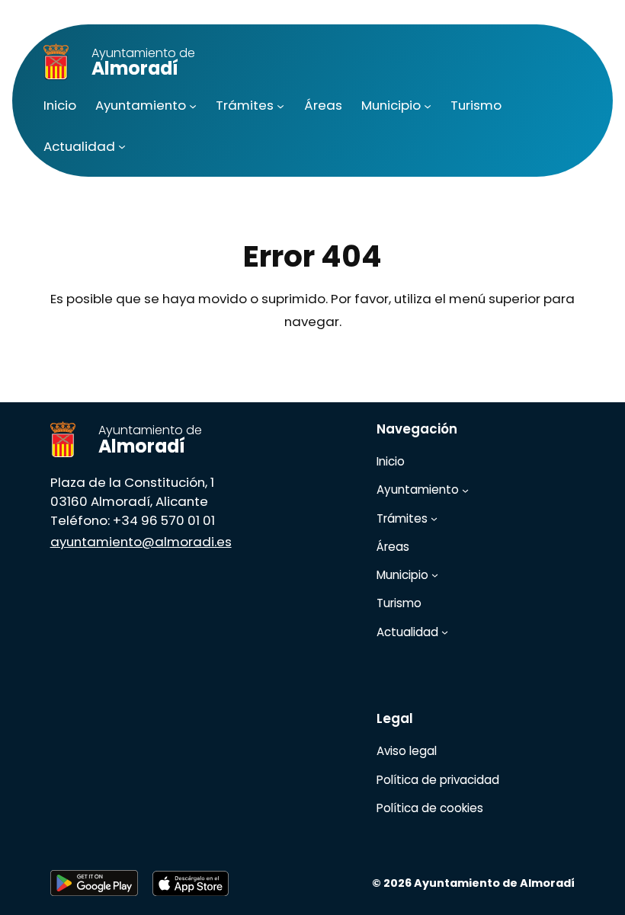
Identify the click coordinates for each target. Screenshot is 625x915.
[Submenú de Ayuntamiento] (193, 106)
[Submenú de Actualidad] (122, 146)
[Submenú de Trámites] (280, 106)
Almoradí (143, 63)
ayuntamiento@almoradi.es (141, 542)
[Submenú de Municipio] (427, 106)
